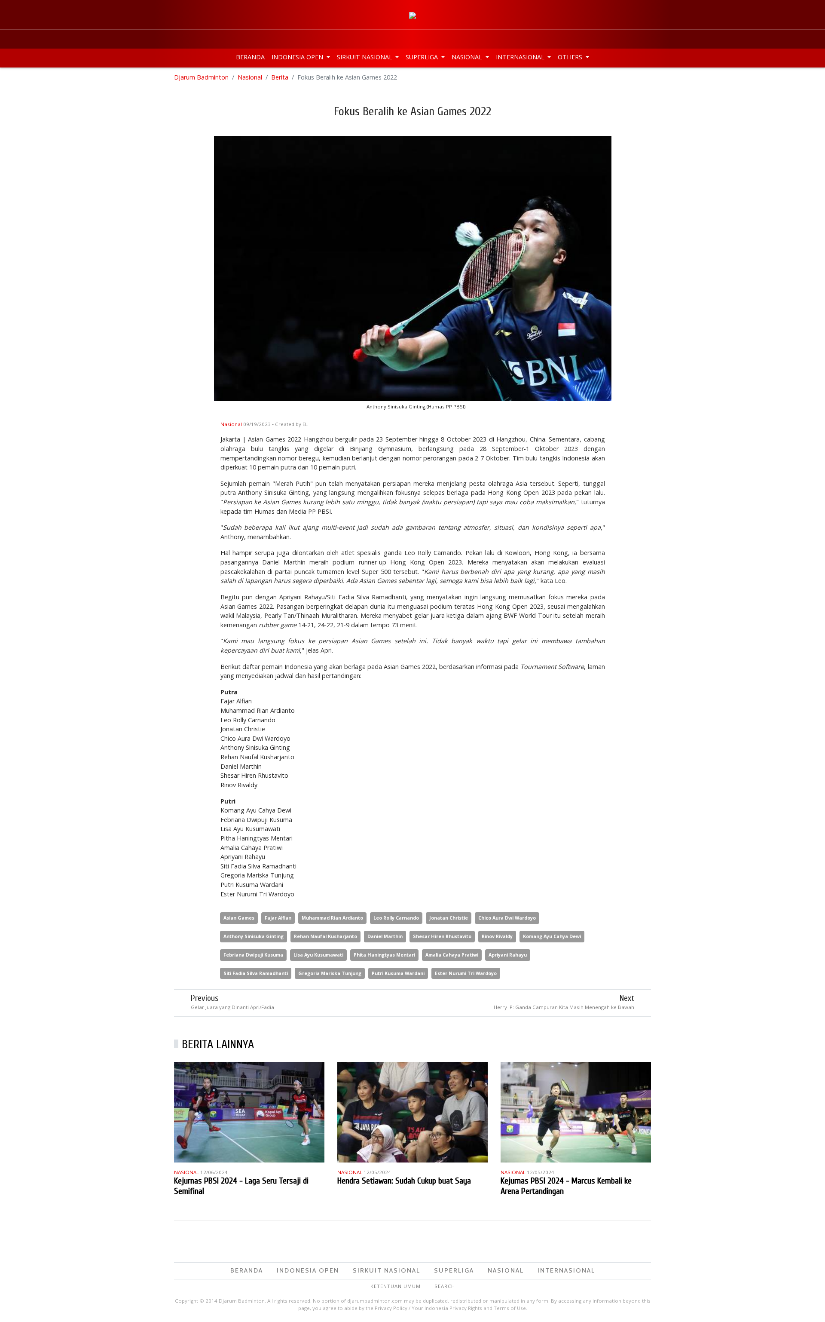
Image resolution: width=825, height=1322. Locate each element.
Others (571, 57)
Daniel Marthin (385, 936)
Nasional (468, 57)
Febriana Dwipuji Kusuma (253, 954)
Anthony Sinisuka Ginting (253, 936)
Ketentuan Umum (395, 1286)
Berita (279, 77)
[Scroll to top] (809, 1306)
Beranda (250, 57)
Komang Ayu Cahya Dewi (552, 936)
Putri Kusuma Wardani (398, 973)
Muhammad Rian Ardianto (332, 917)
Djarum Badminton (201, 77)
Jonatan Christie (448, 917)
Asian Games (238, 917)
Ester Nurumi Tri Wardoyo (466, 973)
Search (444, 1286)
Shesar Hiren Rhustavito (442, 936)
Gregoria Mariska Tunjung (329, 973)
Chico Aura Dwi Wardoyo (507, 917)
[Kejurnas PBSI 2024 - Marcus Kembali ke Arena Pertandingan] (576, 1111)
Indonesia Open (298, 57)
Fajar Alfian (278, 917)
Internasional (521, 57)
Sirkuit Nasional (365, 57)
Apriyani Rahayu (508, 954)
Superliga (423, 57)
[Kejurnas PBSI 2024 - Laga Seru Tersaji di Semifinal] (249, 1111)
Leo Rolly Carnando (396, 917)
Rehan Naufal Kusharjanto (325, 936)
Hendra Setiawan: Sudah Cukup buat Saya (404, 1181)
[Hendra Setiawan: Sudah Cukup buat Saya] (412, 1111)
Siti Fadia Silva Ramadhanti (255, 973)
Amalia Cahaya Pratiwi (451, 954)
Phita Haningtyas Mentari (384, 954)
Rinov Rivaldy (497, 936)
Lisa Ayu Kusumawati (318, 954)
